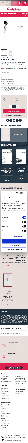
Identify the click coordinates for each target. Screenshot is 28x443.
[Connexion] (14, 4)
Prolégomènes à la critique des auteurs (20, 259)
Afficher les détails (18, 236)
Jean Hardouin (20, 255)
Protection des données (14, 439)
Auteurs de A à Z (5, 395)
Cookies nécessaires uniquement (14, 249)
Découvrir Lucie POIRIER (17, 135)
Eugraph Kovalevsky (7, 293)
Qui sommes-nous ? (5, 376)
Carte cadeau (18, 385)
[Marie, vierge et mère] (7, 280)
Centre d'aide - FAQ (5, 404)
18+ (2, 396)
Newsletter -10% (19, 376)
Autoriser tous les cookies (14, 241)
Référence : (3, 72)
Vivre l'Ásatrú (8, 258)
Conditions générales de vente (9, 437)
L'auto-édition (4, 378)
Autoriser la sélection (14, 245)
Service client (12, 353)
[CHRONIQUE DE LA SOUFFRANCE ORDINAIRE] (7, 156)
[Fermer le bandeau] (25, 192)
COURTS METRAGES (21, 171)
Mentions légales (21, 437)
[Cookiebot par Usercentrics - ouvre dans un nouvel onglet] (17, 193)
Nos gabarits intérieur (6, 423)
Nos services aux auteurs (6, 381)
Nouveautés (3, 393)
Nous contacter (4, 408)
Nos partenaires (18, 393)
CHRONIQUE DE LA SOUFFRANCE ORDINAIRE (7, 171)
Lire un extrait (23, 68)
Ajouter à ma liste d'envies (15, 115)
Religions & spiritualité (7, 262)
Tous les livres (4, 388)
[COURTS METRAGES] (21, 156)
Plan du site (3, 429)
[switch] (24, 222)
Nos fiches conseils (5, 379)
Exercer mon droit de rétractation (14, 440)
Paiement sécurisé (13, 342)
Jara (7, 255)
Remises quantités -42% (20, 378)
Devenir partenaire (19, 391)
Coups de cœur (4, 390)
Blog (2, 406)
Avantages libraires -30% (20, 379)
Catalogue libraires (5, 398)
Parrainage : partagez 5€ (20, 381)
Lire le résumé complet (9, 68)
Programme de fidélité (20, 383)
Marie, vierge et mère (7, 297)
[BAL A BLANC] (14, 47)
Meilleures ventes (5, 391)
